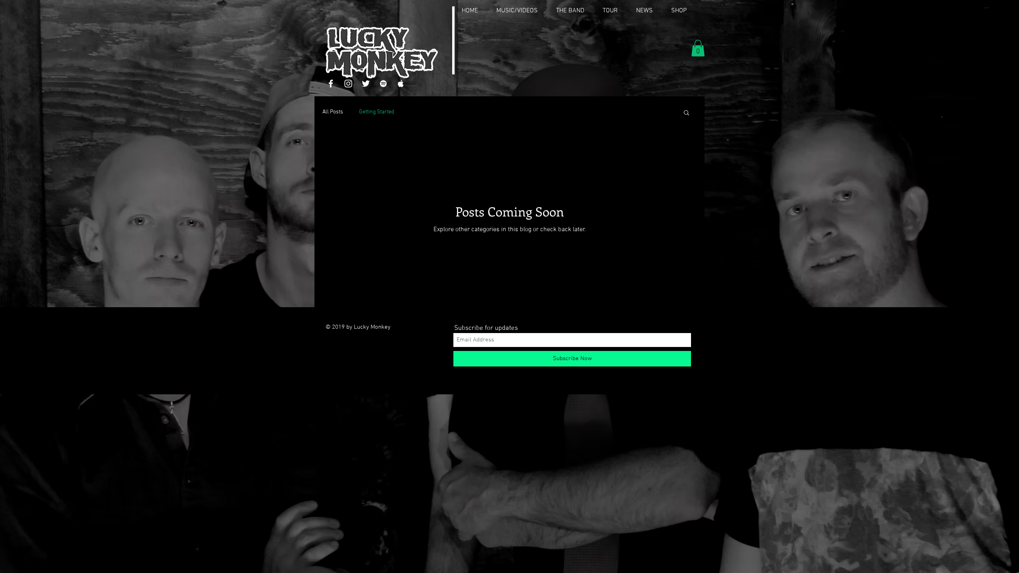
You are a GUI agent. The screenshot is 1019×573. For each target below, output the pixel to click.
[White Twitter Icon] (366, 83)
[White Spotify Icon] (383, 83)
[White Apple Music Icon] (401, 83)
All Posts (332, 112)
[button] (698, 48)
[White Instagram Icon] (348, 83)
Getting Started (376, 112)
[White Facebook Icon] (331, 83)
